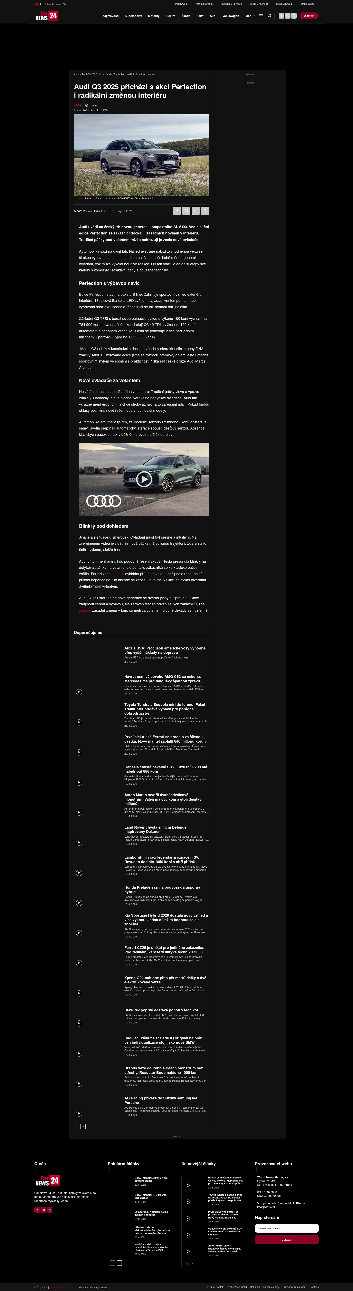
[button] (269, 15)
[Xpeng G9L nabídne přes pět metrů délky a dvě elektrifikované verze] (97, 985)
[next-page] (83, 1126)
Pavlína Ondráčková (95, 211)
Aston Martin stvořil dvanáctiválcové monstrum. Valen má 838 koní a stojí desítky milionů (162, 799)
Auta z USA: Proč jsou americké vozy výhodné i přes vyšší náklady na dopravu (166, 650)
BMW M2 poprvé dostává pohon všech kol (161, 1010)
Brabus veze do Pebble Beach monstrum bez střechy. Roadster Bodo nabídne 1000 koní (163, 1070)
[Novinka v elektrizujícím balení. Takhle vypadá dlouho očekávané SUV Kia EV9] (121, 1248)
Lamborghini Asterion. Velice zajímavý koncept (151, 1213)
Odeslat (287, 1239)
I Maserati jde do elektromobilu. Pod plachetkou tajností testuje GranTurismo (152, 1230)
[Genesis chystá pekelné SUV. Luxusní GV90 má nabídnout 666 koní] (97, 775)
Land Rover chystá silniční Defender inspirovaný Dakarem (156, 829)
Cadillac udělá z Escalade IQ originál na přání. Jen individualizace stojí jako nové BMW (164, 1040)
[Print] (205, 211)
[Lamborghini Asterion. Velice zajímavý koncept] (121, 1214)
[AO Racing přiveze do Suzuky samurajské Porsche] (97, 1106)
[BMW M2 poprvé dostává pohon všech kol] (97, 1016)
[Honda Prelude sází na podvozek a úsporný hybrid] (97, 895)
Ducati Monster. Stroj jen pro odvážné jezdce (151, 1179)
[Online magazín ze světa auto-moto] (41, 15)
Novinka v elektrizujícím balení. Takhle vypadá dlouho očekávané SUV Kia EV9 (151, 1247)
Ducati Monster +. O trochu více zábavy (150, 1196)
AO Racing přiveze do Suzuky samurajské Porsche (160, 1100)
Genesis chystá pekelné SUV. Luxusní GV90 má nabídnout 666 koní (165, 769)
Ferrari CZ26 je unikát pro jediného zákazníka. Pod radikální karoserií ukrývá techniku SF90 (164, 950)
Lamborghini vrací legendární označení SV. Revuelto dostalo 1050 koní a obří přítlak (161, 859)
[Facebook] (281, 16)
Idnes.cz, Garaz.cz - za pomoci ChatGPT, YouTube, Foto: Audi (119, 198)
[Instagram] (287, 16)
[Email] (196, 211)
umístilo (118, 573)
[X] (294, 16)
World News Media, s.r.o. (63, 1287)
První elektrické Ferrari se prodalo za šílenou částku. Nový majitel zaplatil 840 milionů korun (165, 739)
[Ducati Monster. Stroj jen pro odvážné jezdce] (121, 1180)
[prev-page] (76, 1126)
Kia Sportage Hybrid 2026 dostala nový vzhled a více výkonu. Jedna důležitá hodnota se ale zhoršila (166, 920)
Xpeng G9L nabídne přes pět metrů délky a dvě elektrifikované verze (165, 980)
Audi (76, 74)
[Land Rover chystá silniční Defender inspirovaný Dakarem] (97, 835)
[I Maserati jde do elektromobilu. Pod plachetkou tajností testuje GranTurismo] (121, 1231)
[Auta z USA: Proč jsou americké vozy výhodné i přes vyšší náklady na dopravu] (97, 654)
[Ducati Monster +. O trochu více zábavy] (121, 1198)
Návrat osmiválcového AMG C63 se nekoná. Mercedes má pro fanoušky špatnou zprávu (162, 679)
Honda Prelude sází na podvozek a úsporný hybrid (162, 889)
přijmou (85, 610)
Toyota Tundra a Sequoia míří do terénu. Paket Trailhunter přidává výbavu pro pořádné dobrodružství (164, 709)
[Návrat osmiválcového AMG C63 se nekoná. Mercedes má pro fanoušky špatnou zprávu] (97, 684)
